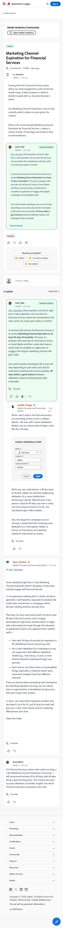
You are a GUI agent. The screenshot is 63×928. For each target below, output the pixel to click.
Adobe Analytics (10, 13)
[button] (15, 68)
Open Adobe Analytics (23, 32)
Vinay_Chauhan (20, 562)
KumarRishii (18, 762)
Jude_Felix (19, 147)
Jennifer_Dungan (25, 405)
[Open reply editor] (31, 280)
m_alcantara (18, 74)
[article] (31, 350)
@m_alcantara (17, 154)
